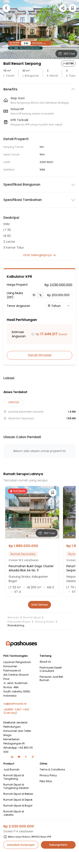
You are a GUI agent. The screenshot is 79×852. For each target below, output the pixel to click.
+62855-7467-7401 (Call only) (16, 711)
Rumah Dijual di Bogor (17, 805)
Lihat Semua (39, 604)
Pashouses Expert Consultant (51, 669)
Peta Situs (46, 781)
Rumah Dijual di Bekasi (18, 794)
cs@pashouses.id (14, 703)
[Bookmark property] (72, 8)
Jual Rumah (11, 769)
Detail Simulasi (39, 355)
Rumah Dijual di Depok (17, 799)
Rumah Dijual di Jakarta (13, 813)
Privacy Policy (48, 775)
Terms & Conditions (52, 769)
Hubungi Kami (58, 845)
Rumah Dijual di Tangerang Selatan (16, 786)
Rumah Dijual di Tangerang (13, 777)
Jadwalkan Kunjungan (21, 845)
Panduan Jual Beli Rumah (51, 678)
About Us (45, 661)
